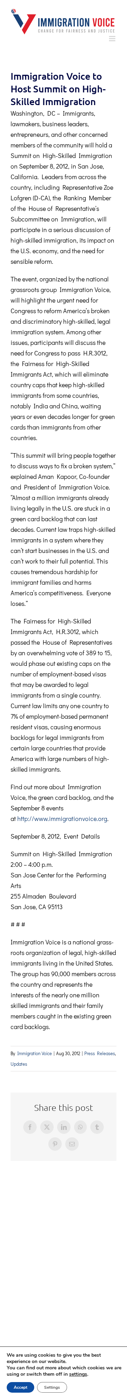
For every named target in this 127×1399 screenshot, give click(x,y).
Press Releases (99, 1053)
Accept (20, 1387)
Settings (52, 1387)
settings (78, 1374)
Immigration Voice (34, 1053)
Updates (19, 1064)
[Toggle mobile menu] (112, 38)
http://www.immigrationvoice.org (62, 818)
